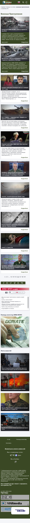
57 (20, 277)
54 (13, 277)
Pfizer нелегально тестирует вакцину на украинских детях (11, 302)
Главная (3, 7)
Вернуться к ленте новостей (15, 449)
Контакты (8, 443)
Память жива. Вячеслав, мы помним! (10, 306)
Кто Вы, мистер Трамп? (7, 299)
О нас (8, 439)
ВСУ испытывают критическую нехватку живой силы (13, 298)
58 (22, 277)
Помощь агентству (21, 439)
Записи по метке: (17, 7)
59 (25, 277)
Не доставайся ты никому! (8, 308)
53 (11, 277)
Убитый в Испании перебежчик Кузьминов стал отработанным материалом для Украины (13, 305)
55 (16, 277)
